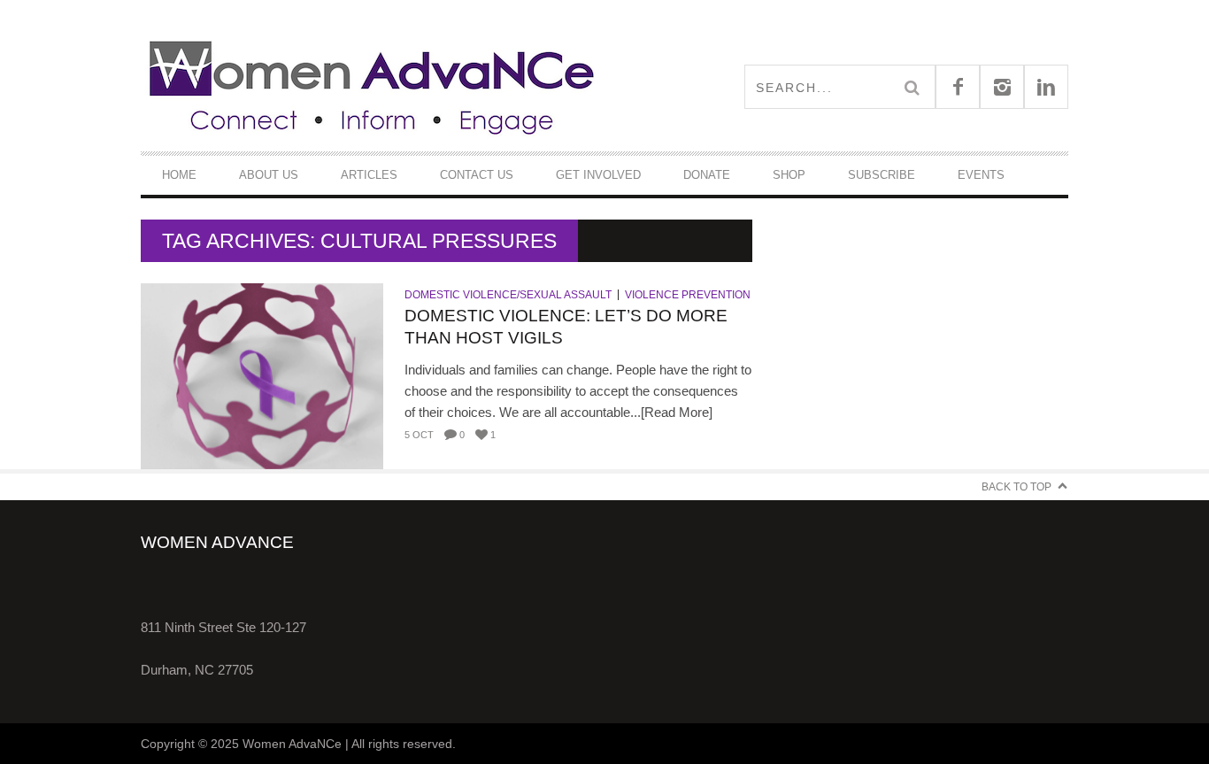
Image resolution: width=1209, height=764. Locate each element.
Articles (369, 174)
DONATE (706, 174)
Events (981, 174)
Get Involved (598, 174)
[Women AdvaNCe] (372, 86)
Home (179, 174)
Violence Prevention (688, 295)
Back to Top (1016, 487)
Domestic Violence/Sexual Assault (508, 295)
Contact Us (476, 174)
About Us (268, 174)
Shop (789, 174)
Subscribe (881, 174)
